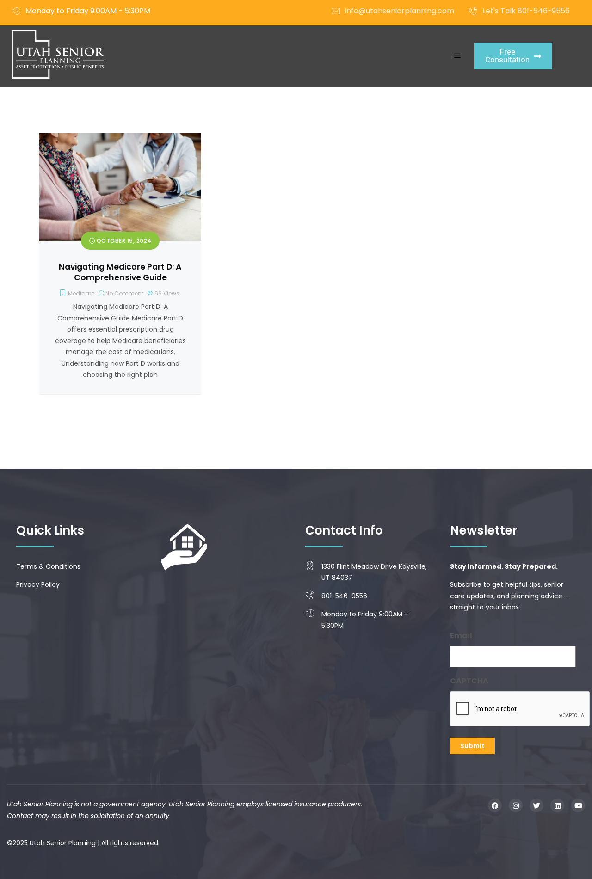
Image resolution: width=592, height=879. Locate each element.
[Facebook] (495, 805)
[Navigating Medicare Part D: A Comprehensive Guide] (120, 138)
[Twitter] (536, 805)
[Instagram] (516, 805)
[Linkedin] (557, 805)
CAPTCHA (469, 681)
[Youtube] (578, 805)
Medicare (81, 293)
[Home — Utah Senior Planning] (58, 54)
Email (461, 635)
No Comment (124, 293)
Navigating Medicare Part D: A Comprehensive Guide (120, 272)
